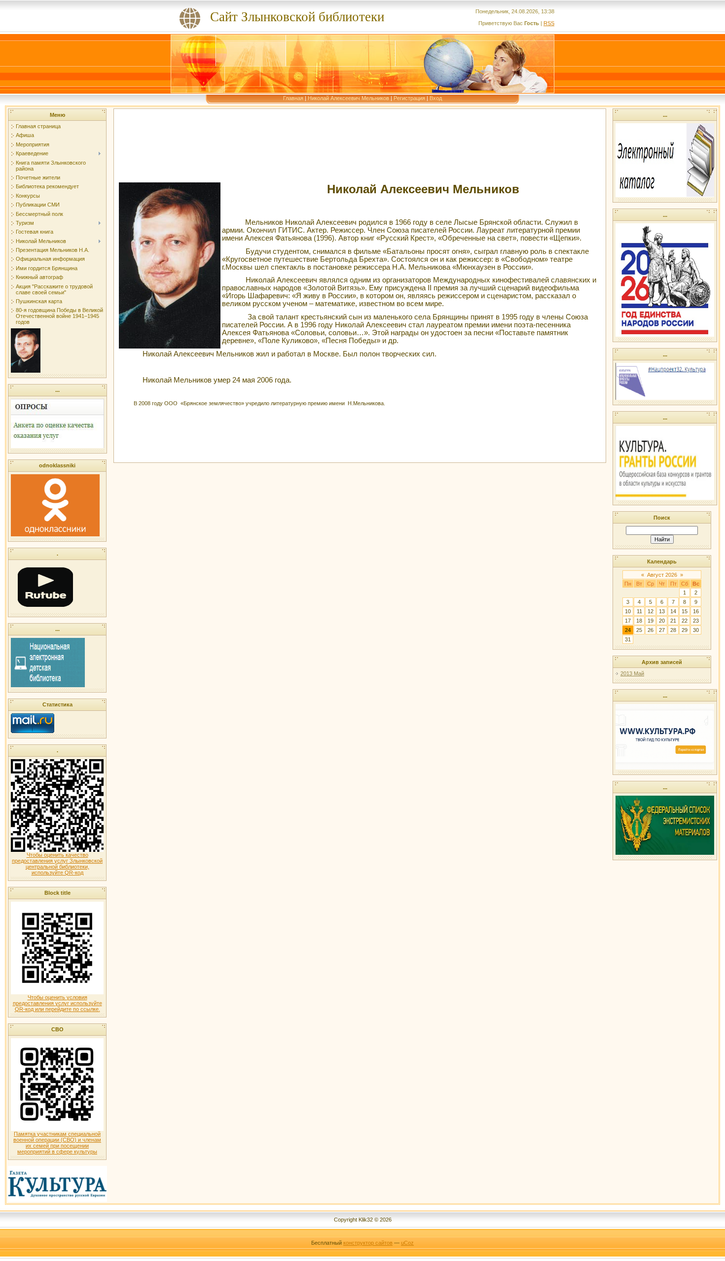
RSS (549, 23)
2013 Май (632, 673)
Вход (436, 98)
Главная (293, 98)
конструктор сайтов (368, 1243)
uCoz (407, 1243)
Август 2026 (662, 575)
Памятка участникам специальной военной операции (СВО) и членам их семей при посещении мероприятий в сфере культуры (57, 1143)
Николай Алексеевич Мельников (348, 98)
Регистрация (409, 98)
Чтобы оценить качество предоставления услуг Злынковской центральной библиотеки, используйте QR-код (57, 864)
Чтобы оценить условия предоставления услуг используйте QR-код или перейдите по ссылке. (57, 1003)
